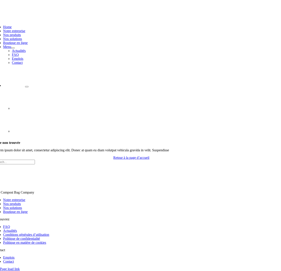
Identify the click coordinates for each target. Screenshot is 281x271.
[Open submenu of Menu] (13, 48)
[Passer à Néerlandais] (23, 108)
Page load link (10, 269)
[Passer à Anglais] (23, 131)
